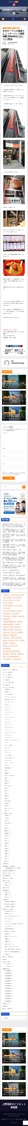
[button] (22, 19)
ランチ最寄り (5, 813)
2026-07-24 (8, 1045)
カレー (16, 600)
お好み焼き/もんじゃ (9, 911)
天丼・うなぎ (7, 785)
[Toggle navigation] (13, 19)
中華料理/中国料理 (8, 624)
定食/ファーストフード (9, 632)
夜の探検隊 (5, 890)
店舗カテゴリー (6, 909)
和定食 (17, 627)
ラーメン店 (9, 28)
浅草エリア (7, 885)
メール (4, 456)
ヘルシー (7, 752)
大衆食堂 (7, 934)
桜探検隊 (4, 968)
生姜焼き (7, 803)
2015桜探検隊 (8, 991)
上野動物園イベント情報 (8, 866)
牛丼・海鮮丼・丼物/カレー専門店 (11, 651)
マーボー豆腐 (7, 755)
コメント (5, 432)
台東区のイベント (8, 627)
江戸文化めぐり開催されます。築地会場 (11, 572)
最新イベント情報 (16, 637)
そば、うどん (7, 597)
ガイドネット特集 (6, 674)
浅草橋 (5, 643)
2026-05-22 (8, 1077)
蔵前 (6, 856)
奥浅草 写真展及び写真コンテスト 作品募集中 (13, 562)
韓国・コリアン (8, 808)
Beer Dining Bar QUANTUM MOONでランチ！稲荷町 (9, 351)
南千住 (6, 828)
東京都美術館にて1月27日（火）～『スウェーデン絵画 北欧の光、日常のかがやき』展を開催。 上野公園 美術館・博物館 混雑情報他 (14, 566)
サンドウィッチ (8, 712)
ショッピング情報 (8, 605)
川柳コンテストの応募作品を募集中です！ (12, 570)
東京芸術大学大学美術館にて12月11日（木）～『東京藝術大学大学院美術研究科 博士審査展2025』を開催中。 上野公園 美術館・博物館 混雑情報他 (14, 584)
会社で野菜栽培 (6, 875)
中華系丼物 (7, 768)
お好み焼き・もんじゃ (9, 699)
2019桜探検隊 (8, 1001)
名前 (4, 448)
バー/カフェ (7, 921)
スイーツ (7, 719)
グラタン (7, 709)
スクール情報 (5, 679)
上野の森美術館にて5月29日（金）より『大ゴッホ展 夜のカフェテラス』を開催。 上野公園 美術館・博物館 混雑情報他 (13, 417)
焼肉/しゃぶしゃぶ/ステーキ (10, 645)
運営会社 (25, 1119)
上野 (14, 616)
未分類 (4, 959)
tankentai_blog (13, 42)
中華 (20, 621)
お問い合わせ (14, 1122)
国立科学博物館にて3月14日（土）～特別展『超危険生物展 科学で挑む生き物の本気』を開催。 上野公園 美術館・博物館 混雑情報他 (14, 553)
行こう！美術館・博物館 (17, 1119)
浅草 (22, 640)
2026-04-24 (8, 1094)
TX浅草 (6, 595)
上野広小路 (14, 28)
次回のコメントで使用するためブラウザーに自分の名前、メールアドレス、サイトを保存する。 (14, 473)
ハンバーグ (6, 608)
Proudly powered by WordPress (10, 1113)
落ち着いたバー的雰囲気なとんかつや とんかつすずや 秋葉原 (19, 351)
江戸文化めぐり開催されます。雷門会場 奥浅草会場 (14, 575)
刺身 (6, 778)
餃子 (6, 811)
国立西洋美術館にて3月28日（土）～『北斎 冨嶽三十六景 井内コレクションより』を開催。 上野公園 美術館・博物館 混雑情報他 (14, 546)
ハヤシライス (7, 735)
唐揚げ (6, 783)
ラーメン (4, 28)
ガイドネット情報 (8, 603)
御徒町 (6, 635)
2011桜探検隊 (8, 980)
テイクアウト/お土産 (7, 682)
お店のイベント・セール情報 (9, 669)
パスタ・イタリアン (9, 732)
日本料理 (6, 637)
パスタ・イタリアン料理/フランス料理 (12, 611)
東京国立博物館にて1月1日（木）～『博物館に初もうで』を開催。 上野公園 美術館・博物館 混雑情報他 (14, 579)
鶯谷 (6, 861)
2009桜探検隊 (8, 975)
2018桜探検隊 (8, 998)
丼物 (17, 624)
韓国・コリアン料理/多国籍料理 (11, 656)
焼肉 (6, 798)
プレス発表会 (7, 613)
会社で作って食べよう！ (8, 873)
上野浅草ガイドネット (6, 1119)
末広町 (6, 835)
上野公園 (21, 616)
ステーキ (7, 722)
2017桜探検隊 (8, 996)
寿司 (6, 788)
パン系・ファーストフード (10, 740)
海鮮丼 (12, 643)
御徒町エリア (7, 894)
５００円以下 (7, 659)
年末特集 (4, 899)
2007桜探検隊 (8, 970)
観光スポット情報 (6, 1008)
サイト (4, 463)
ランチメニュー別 (6, 687)
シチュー (7, 714)
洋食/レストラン (13, 640)
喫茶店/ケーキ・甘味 (8, 629)
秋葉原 (13, 654)
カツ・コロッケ (7, 600)
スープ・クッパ (8, 717)
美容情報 (4, 1006)
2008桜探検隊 (8, 973)
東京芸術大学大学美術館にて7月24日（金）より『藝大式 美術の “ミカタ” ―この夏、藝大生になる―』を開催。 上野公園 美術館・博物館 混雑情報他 (14, 525)
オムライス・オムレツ (9, 697)
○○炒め (6, 691)
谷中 (6, 858)
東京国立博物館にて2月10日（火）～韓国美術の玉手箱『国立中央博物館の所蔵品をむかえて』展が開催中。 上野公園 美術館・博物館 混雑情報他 (14, 559)
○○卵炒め (7, 689)
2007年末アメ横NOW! (9, 904)
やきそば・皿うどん (9, 757)
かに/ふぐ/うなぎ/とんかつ (17, 595)
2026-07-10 (8, 1061)
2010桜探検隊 (8, 978)
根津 (6, 838)
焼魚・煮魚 (6, 648)
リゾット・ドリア (8, 762)
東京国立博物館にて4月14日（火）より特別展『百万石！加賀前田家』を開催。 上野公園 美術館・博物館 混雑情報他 (14, 541)
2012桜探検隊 (8, 983)
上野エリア (7, 882)
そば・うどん (17, 597)
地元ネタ (19, 629)
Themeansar (16, 1115)
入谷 (6, 825)
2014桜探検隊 (8, 988)
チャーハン (7, 730)
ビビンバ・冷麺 (8, 745)
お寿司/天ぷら (8, 913)
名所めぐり (5, 880)
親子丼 (6, 806)
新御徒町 (13, 635)
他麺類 (6, 773)
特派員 (18, 28)
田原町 (6, 848)
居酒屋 (19, 632)
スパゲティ (18, 605)
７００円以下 (16, 659)
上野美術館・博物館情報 (8, 381)
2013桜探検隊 (8, 985)
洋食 (5, 640)
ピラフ (6, 747)
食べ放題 (7, 954)
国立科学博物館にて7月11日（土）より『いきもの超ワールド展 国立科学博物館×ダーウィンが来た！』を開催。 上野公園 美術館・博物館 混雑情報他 (14, 530)
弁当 (6, 790)
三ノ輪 (6, 818)
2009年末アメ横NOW (9, 906)
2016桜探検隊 (8, 993)
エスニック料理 (8, 694)
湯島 (6, 845)
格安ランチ (5, 961)
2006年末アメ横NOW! (10, 901)
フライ (6, 750)
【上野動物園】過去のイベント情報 (12, 868)
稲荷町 (20, 654)
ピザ (6, 742)
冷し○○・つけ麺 (8, 775)
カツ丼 (6, 704)
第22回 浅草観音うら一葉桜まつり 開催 (12, 549)
